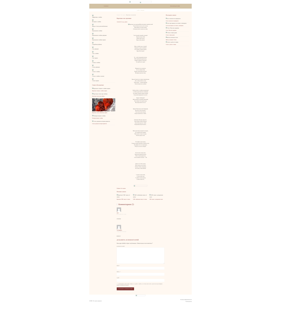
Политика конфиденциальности (186, 299)
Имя (118, 265)
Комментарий (121, 246)
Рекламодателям (175, 6)
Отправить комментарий (125, 288)
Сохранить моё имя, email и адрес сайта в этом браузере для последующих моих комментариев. (140, 285)
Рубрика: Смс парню (121, 188)
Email (119, 271)
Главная (106, 6)
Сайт (118, 277)
